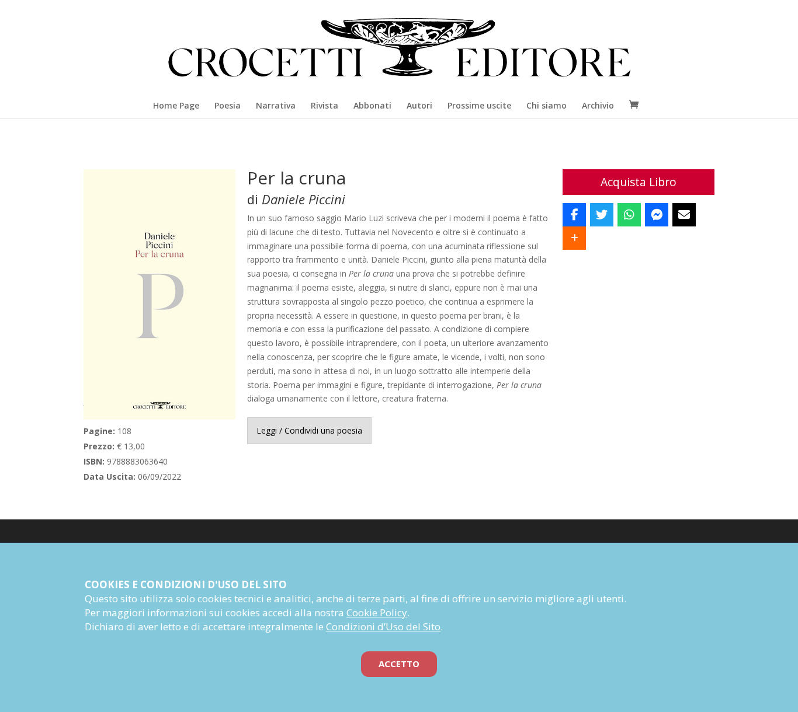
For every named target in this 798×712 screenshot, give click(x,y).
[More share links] (574, 238)
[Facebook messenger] (656, 214)
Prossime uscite (479, 105)
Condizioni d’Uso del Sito (383, 626)
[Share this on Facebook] (574, 214)
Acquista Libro (638, 182)
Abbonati (372, 105)
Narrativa (276, 105)
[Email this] (684, 214)
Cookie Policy (376, 612)
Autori (419, 105)
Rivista (324, 105)
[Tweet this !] (601, 214)
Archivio (598, 105)
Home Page (176, 105)
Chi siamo (546, 105)
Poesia (227, 105)
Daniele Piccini (303, 199)
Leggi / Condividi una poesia (309, 430)
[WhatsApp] (629, 214)
